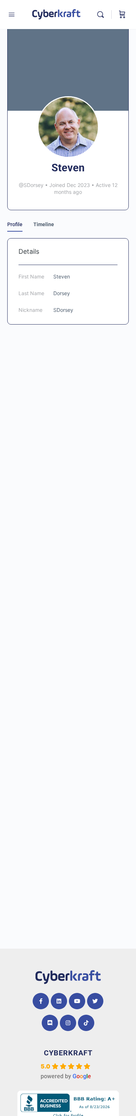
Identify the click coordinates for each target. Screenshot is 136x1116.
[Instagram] (68, 1023)
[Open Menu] (11, 14)
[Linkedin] (59, 1001)
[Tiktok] (86, 1023)
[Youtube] (77, 1001)
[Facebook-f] (41, 1001)
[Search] (102, 14)
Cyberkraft (68, 1052)
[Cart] (122, 14)
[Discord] (50, 1023)
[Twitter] (95, 1001)
